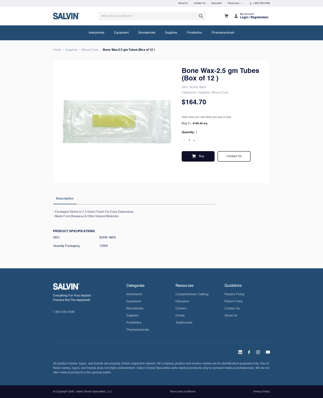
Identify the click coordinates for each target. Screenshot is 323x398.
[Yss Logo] (88, 286)
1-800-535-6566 (261, 3)
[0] (226, 16)
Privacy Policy (261, 391)
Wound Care (90, 50)
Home (57, 50)
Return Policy (233, 301)
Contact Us (200, 3)
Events (180, 315)
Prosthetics (194, 32)
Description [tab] (65, 198)
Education (216, 3)
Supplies (171, 32)
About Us (183, 3)
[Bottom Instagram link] (258, 352)
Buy (201, 156)
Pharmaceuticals (223, 32)
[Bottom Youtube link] (268, 352)
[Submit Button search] (202, 16)
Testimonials (184, 322)
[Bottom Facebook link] (249, 352)
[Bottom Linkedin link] (240, 352)
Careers (181, 308)
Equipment (121, 32)
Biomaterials (147, 32)
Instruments (96, 32)
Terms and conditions (183, 391)
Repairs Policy (234, 294)
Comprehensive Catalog (192, 294)
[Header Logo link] (66, 16)
